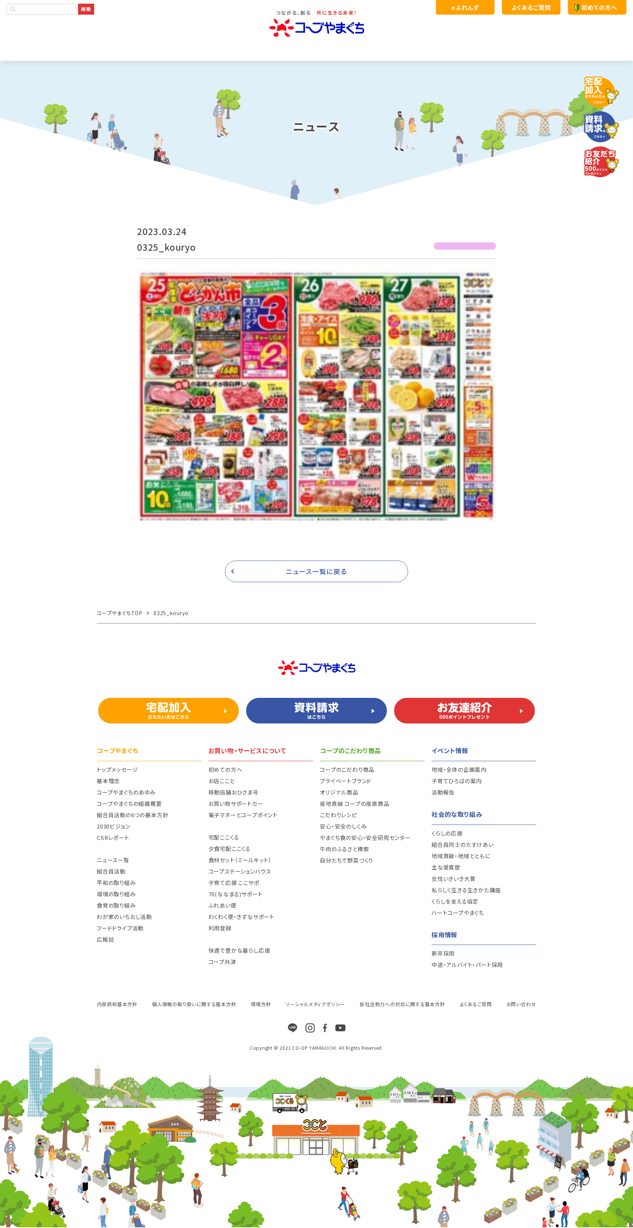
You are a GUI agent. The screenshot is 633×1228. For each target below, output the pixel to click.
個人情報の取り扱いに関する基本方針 (194, 1004)
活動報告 (443, 792)
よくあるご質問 (531, 7)
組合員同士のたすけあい (463, 844)
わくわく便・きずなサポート (241, 916)
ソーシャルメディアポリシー (315, 1004)
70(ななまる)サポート (235, 894)
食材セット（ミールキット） (240, 860)
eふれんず (465, 7)
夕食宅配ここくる (229, 848)
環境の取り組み (116, 894)
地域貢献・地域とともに (461, 856)
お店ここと (221, 781)
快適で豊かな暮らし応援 (239, 950)
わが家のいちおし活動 (124, 916)
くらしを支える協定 (455, 901)
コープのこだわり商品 (347, 769)
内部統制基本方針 (117, 1004)
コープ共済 (222, 961)
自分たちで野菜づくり (346, 860)
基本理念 (108, 781)
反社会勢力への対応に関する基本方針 (402, 1004)
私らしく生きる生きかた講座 (466, 890)
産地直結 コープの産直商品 (354, 803)
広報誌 (105, 939)
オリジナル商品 (339, 792)
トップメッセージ (117, 769)
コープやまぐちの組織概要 (129, 803)
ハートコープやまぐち (458, 912)
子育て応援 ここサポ (233, 882)
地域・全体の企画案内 (459, 769)
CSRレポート (113, 837)
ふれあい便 (222, 905)
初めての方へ (599, 7)
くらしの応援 (447, 833)
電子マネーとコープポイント (243, 815)
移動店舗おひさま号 (233, 792)
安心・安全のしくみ (343, 826)
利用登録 (220, 928)
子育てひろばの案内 (457, 781)
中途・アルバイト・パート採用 (467, 964)
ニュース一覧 (113, 860)
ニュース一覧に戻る (316, 571)
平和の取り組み (116, 882)
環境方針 (261, 1004)
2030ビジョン (113, 826)
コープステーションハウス (239, 871)
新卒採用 (443, 953)
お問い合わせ (521, 1004)
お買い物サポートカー (235, 803)
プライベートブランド (345, 781)
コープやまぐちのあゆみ (126, 792)
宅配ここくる (223, 837)
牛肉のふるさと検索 (344, 849)
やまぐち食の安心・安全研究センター (365, 837)
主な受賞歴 (446, 867)
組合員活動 (111, 871)
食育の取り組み (116, 905)
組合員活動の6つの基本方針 (132, 815)
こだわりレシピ (338, 815)
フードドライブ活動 (120, 928)
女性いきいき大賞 (453, 878)
